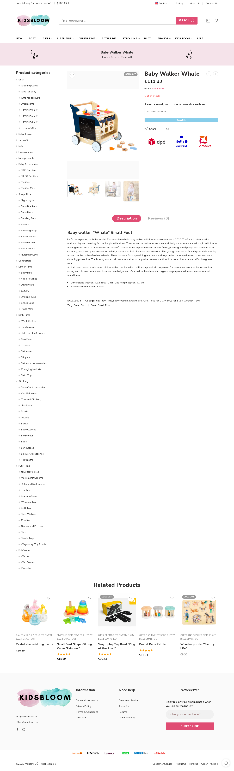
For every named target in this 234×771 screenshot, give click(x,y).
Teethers (26, 490)
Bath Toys (27, 375)
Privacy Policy (83, 706)
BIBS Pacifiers (28, 170)
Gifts (113, 57)
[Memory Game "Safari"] (215, 73)
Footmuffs (27, 459)
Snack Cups (27, 303)
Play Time (106, 300)
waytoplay (111, 639)
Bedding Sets (28, 218)
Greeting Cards (29, 85)
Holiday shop (26, 152)
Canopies (26, 568)
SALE (200, 38)
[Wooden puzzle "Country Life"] (199, 612)
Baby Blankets (29, 206)
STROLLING (130, 38)
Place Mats (27, 309)
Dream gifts (126, 57)
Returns (123, 712)
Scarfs (24, 411)
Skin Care (26, 339)
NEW (19, 38)
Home (104, 57)
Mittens (25, 417)
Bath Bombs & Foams (33, 333)
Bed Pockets (28, 248)
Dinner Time (25, 266)
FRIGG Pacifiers (29, 176)
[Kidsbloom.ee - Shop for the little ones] (33, 20)
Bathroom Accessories (34, 363)
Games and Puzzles (32, 526)
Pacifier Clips (28, 188)
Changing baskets (31, 369)
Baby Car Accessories (33, 387)
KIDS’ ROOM (182, 38)
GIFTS (46, 38)
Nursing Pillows (30, 254)
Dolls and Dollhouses (33, 484)
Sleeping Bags (29, 230)
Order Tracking (127, 717)
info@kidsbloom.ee (27, 716)
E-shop (179, 3)
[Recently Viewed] (226, 763)
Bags (24, 441)
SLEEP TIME (64, 38)
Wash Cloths (28, 321)
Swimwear (27, 435)
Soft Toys (26, 508)
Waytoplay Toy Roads (33, 544)
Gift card (23, 140)
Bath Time (24, 315)
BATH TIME (109, 38)
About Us (194, 3)
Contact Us (212, 3)
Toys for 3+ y (28, 128)
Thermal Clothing (31, 399)
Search (183, 20)
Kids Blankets (28, 236)
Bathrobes (27, 351)
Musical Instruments (32, 477)
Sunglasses (27, 447)
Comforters (25, 260)
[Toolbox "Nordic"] (208, 73)
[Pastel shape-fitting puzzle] (35, 612)
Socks (24, 423)
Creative (25, 520)
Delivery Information (87, 700)
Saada (181, 120)
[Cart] (208, 20)
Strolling (23, 381)
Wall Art (26, 556)
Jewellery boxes (30, 471)
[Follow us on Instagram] (23, 729)
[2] (103, 125)
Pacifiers (25, 182)
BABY (32, 38)
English (163, 3)
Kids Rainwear (29, 393)
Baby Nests (27, 212)
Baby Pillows (28, 242)
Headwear (27, 405)
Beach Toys (27, 538)
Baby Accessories (28, 164)
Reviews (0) (158, 218)
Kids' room (24, 550)
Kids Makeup (28, 327)
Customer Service (129, 700)
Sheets (25, 224)
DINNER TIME (86, 38)
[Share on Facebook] (161, 129)
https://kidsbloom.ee (27, 722)
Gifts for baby (28, 91)
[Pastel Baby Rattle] (158, 612)
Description (126, 218)
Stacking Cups (29, 496)
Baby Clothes (28, 429)
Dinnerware (27, 284)
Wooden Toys (192, 300)
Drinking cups (28, 297)
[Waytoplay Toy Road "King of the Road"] (117, 612)
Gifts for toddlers (30, 97)
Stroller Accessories (32, 453)
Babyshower (25, 134)
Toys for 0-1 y (157, 300)
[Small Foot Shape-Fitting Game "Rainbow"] (76, 612)
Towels (25, 345)
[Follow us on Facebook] (17, 729)
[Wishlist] (72, 75)
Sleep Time (25, 194)
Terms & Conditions (87, 712)
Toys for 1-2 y (175, 300)
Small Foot (158, 88)
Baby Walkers (120, 300)
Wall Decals (28, 562)
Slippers (25, 357)
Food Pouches (29, 278)
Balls (24, 532)
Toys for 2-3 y (29, 121)
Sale (21, 146)
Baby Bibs (26, 272)
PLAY (147, 38)
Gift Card (81, 717)
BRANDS (163, 38)
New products (26, 158)
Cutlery (25, 291)
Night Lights (27, 200)
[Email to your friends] (167, 128)
